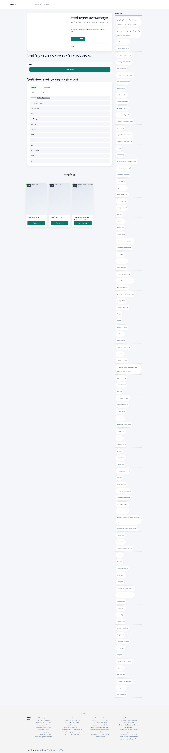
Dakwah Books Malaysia (124, 491)
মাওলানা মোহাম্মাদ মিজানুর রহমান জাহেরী (125, 595)
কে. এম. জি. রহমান (121, 234)
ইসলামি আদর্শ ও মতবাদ (43, 729)
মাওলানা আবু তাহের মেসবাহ (122, 511)
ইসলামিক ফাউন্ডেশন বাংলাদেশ (43, 98)
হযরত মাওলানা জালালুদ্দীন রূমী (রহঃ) (124, 548)
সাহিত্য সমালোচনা (66, 729)
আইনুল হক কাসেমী (121, 542)
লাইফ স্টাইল (105, 720)
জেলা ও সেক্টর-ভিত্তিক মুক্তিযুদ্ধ (43, 727)
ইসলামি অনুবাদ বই (40, 722)
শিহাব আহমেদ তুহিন (121, 431)
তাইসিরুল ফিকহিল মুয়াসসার (43, 718)
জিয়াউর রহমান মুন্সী (120, 155)
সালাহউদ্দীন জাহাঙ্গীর (121, 411)
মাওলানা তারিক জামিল (121, 385)
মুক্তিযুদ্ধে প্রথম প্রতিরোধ (100, 718)
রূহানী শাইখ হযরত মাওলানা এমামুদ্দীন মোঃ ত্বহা (127, 528)
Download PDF (78, 39)
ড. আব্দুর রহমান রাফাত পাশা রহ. (123, 347)
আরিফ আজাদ (119, 391)
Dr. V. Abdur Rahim (122, 504)
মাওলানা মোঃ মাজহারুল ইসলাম (123, 471)
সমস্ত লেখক (38, 4)
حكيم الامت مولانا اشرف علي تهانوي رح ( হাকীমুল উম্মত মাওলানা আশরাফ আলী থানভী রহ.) (128, 22)
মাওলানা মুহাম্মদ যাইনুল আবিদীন (123, 115)
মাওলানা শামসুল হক (121, 181)
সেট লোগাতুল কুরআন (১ (43, 732)
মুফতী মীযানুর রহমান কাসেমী (122, 568)
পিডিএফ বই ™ (84, 713)
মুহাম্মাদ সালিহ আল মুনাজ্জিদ (122, 628)
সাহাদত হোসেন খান (121, 608)
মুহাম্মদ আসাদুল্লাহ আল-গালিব (123, 81)
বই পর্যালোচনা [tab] (47, 87)
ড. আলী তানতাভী (120, 535)
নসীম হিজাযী (119, 214)
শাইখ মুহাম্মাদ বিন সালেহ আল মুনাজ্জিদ (125, 121)
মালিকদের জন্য (53, 750)
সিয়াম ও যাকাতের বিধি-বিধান (43, 720)
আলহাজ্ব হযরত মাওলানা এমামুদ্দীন (124, 424)
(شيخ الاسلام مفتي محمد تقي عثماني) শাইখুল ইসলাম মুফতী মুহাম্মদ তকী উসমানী (128, 369)
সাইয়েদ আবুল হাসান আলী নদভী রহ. (124, 62)
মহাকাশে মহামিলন (75, 734)
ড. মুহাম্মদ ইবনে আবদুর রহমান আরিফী (124, 135)
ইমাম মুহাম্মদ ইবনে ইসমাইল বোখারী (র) (125, 75)
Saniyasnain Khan (122, 108)
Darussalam (120, 254)
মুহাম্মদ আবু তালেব (120, 648)
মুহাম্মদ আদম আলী (120, 418)
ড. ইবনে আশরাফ (120, 668)
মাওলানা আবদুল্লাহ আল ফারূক (123, 274)
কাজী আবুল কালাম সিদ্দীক (122, 360)
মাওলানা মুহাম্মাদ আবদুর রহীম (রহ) (124, 247)
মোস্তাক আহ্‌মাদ (120, 128)
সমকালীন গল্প (95, 720)
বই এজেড (46, 4)
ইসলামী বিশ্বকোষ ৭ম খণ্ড (33, 217)
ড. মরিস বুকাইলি (120, 581)
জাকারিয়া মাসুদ (120, 438)
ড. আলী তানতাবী (120, 334)
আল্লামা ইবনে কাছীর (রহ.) (122, 194)
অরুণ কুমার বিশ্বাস (120, 635)
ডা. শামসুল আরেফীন (121, 301)
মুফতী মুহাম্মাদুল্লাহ (121, 601)
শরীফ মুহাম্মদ (119, 654)
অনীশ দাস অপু (120, 555)
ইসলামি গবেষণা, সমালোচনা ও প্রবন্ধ (72, 732)
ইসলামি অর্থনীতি (94, 734)
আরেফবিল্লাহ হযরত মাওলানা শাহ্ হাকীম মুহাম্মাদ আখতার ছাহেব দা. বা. (128, 520)
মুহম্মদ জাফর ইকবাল (121, 340)
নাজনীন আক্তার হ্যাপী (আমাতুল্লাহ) (124, 681)
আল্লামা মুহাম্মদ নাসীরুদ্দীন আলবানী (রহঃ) (125, 294)
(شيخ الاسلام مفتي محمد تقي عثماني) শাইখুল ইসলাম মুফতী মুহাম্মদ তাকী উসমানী (128, 33)
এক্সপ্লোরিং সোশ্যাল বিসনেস (43, 725)
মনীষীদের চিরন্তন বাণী (129, 722)
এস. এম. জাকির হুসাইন (121, 201)
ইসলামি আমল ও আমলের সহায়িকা (100, 722)
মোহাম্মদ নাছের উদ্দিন (121, 575)
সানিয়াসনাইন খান (120, 221)
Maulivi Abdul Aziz (122, 287)
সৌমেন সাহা (119, 478)
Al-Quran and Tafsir (72, 722)
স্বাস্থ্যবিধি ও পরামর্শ (100, 736)
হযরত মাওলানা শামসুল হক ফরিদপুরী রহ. (125, 241)
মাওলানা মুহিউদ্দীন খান (121, 267)
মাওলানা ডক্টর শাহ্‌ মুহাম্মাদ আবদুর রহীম (125, 281)
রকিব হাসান (119, 148)
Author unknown (122, 261)
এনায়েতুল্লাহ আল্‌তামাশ (122, 208)
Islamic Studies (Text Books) (129, 725)
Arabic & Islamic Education (100, 727)
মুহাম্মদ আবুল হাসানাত (121, 694)
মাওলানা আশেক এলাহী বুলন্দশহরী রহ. (124, 141)
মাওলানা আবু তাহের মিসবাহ (122, 101)
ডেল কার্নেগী (119, 451)
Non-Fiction (129, 727)
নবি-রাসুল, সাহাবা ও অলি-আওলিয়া (72, 720)
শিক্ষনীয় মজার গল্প (78, 729)
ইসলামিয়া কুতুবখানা (121, 88)
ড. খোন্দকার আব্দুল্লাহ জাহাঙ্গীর (123, 48)
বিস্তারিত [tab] (33, 87)
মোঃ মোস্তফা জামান (121, 688)
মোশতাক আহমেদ (120, 354)
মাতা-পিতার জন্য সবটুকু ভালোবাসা (43, 734)
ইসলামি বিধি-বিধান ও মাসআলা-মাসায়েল (129, 736)
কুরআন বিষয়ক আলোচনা (71, 725)
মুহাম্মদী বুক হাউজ (120, 464)
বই (65, 734)
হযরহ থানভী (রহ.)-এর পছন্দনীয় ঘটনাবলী (100, 725)
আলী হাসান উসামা (120, 228)
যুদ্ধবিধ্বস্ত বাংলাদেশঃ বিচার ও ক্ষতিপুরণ (129, 739)
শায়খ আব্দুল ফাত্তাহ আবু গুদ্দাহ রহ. (124, 661)
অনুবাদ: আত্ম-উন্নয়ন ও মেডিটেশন (71, 727)
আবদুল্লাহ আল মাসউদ (121, 378)
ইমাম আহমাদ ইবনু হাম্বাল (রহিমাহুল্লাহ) (125, 588)
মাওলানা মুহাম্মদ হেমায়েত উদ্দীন (123, 174)
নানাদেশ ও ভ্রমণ (106, 734)
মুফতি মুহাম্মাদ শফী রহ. (121, 444)
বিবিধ (50, 722)
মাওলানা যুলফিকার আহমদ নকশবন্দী (124, 168)
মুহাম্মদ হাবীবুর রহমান (121, 674)
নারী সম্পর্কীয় (134, 734)
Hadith (72, 718)
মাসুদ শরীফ (119, 320)
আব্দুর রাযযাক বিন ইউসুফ (122, 327)
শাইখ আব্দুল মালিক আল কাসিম (123, 398)
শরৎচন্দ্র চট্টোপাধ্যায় (121, 458)
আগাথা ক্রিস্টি (119, 562)
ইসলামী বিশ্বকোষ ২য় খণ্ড (56, 217)
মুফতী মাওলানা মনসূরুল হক (122, 404)
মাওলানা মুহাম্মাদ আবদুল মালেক (123, 497)
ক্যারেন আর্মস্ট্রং (120, 615)
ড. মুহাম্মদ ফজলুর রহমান (122, 188)
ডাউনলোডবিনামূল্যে (36, 223)
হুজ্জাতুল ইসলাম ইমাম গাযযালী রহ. (124, 55)
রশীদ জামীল (119, 314)
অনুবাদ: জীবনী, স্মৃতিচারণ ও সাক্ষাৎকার (43, 736)
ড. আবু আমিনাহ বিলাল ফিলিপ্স (123, 641)
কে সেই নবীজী (124, 734)
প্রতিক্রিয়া (61, 750)
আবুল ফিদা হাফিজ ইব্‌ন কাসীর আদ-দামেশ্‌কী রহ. (126, 161)
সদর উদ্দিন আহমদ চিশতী (121, 95)
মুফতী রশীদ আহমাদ (121, 621)
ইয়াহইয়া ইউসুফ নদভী (121, 484)
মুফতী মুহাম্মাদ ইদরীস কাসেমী (122, 307)
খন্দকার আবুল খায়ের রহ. (121, 68)
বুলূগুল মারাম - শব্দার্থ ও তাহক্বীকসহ (129, 720)
